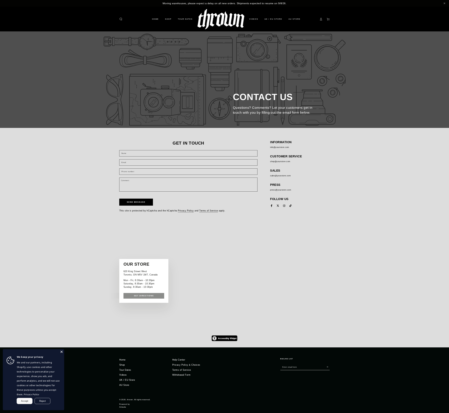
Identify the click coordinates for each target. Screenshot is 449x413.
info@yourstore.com (279, 147)
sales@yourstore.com (280, 176)
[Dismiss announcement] (444, 3)
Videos (123, 375)
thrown (130, 400)
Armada (122, 407)
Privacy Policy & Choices (186, 365)
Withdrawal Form (181, 375)
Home (122, 359)
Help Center (178, 359)
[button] (121, 19)
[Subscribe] (328, 367)
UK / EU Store (127, 380)
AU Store (124, 385)
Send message (136, 202)
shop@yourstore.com (280, 161)
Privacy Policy (186, 210)
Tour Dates (125, 370)
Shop (122, 365)
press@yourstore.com (280, 190)
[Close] (61, 352)
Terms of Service (208, 210)
